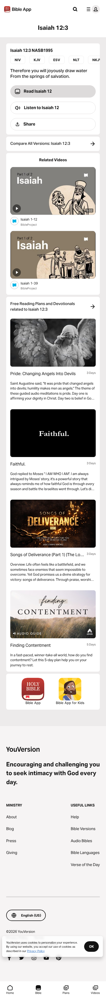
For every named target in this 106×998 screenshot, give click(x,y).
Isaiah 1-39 (34, 283)
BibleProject (29, 224)
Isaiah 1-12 (33, 219)
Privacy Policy (36, 951)
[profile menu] (92, 9)
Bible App (33, 703)
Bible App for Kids (70, 703)
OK (91, 946)
